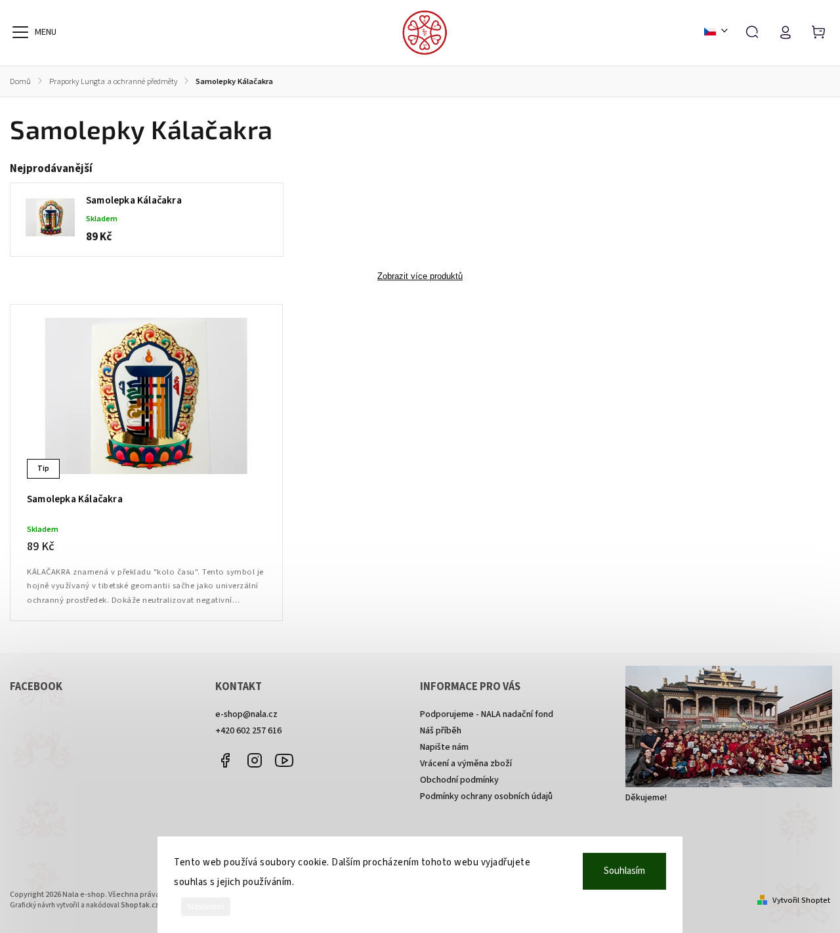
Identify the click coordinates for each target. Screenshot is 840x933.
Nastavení (206, 906)
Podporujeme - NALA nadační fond (486, 714)
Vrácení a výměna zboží (466, 763)
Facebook (225, 760)
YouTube (284, 760)
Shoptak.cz (140, 905)
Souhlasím (624, 871)
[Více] (20, 32)
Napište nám (444, 747)
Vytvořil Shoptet (801, 900)
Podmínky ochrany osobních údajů (486, 796)
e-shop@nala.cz (246, 714)
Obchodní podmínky (459, 780)
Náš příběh (440, 730)
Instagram (254, 760)
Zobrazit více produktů (420, 276)
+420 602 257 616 (248, 730)
